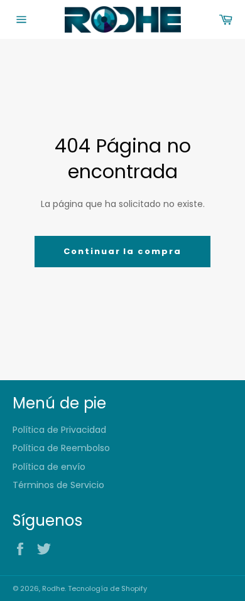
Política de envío (49, 466)
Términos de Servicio (58, 485)
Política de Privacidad (59, 429)
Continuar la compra (122, 251)
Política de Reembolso (61, 448)
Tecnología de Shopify (107, 588)
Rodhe (53, 588)
